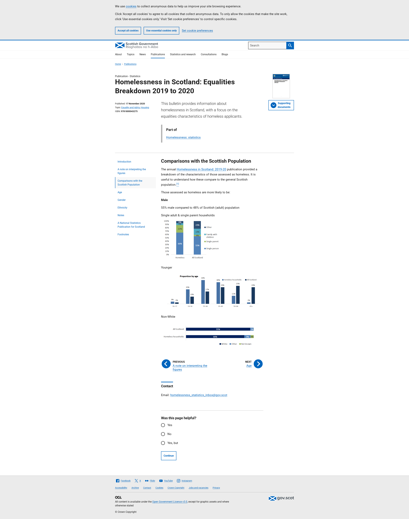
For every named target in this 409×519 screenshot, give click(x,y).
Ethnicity (122, 207)
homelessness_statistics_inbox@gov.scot (198, 395)
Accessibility (121, 487)
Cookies (159, 487)
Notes (121, 215)
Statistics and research (183, 54)
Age (120, 192)
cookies (131, 6)
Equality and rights (130, 107)
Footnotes (123, 234)
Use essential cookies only (161, 30)
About (118, 54)
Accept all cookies (128, 30)
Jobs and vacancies (198, 487)
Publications (158, 54)
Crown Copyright (176, 487)
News (142, 54)
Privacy (216, 487)
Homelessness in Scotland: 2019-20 (201, 169)
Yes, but (172, 443)
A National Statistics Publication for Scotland (131, 224)
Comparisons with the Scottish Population (130, 182)
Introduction (124, 161)
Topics (130, 54)
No (169, 434)
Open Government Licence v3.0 (169, 501)
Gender (122, 199)
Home (118, 64)
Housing (145, 107)
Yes (169, 425)
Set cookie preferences (197, 30)
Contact (147, 487)
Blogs (225, 54)
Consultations (208, 54)
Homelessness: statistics (183, 137)
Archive (135, 487)
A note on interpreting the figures (132, 171)
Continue (169, 455)
